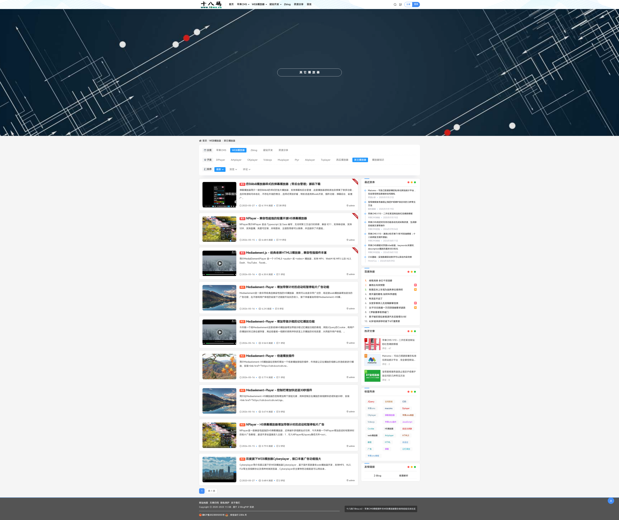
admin (352, 205)
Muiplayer (283, 159)
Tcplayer (325, 159)
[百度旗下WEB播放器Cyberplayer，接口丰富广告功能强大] (219, 469)
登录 (416, 4)
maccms (389, 408)
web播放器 (373, 435)
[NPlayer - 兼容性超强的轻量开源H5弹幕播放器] (219, 229)
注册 (408, 4)
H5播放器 (389, 429)
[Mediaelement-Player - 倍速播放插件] (219, 366)
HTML (388, 442)
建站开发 (274, 4)
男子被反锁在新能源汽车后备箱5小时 (387, 316)
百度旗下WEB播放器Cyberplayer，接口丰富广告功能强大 (281, 459)
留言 (309, 4)
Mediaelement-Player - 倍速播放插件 (267, 356)
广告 (370, 449)
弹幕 (387, 449)
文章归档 (214, 502)
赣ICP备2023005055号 (213, 515)
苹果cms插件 (390, 422)
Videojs (267, 159)
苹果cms (371, 408)
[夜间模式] (400, 4)
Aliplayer (310, 159)
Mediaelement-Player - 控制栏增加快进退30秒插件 (276, 390)
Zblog (287, 4)
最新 (218, 169)
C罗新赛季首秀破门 (378, 312)
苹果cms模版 (408, 415)
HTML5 (405, 435)
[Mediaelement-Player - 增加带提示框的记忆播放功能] (219, 332)
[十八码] (212, 4)
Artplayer (236, 159)
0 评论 (281, 309)
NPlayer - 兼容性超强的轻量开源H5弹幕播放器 (274, 218)
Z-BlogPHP (243, 507)
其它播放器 (229, 140)
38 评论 (282, 205)
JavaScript (407, 422)
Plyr (297, 159)
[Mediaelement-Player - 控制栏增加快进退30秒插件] (219, 401)
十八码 (228, 507)
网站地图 (203, 502)
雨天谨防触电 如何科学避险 (382, 294)
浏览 (232, 169)
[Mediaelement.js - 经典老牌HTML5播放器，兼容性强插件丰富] (219, 263)
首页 (231, 4)
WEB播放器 (258, 4)
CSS (404, 402)
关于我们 (235, 502)
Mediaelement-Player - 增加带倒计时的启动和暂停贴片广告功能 (285, 287)
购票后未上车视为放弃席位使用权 (385, 289)
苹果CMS (242, 4)
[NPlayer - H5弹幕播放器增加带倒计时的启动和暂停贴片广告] (219, 435)
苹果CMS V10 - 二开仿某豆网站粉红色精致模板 (390, 213)
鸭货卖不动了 (375, 298)
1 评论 (282, 274)
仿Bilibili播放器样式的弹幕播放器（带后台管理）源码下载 (280, 184)
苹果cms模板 (373, 456)
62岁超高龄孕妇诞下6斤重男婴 (384, 321)
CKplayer (252, 159)
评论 (245, 169)
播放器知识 (378, 159)
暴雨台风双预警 (376, 285)
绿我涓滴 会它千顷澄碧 (380, 280)
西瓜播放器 (342, 159)
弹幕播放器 (390, 415)
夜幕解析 (403, 475)
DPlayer (220, 159)
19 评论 (282, 240)
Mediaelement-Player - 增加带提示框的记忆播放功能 (278, 321)
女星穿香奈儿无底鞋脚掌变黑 (383, 303)
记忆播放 (406, 449)
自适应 (405, 442)
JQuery (371, 402)
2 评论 (282, 446)
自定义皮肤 (407, 429)
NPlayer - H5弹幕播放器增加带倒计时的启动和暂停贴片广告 (282, 424)
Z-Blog (377, 475)
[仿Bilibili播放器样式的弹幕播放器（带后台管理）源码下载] (219, 194)
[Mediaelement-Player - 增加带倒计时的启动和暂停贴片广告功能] (219, 297)
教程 (370, 442)
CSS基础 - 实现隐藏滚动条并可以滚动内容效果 (390, 257)
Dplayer (406, 408)
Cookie (371, 429)
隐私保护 (224, 502)
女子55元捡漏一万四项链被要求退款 (386, 307)
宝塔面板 (389, 402)
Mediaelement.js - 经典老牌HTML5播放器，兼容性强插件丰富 (284, 252)
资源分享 (299, 4)
